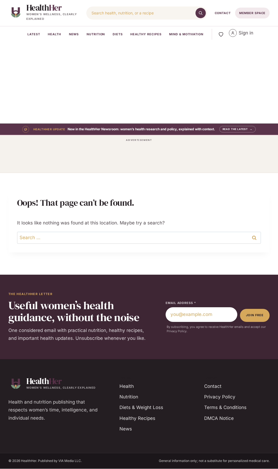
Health (54, 34)
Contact (223, 13)
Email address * (181, 303)
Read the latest (237, 129)
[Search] (200, 13)
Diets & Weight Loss (141, 407)
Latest (33, 34)
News (74, 34)
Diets (118, 34)
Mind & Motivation (186, 34)
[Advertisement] (139, 83)
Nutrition (96, 34)
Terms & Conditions (225, 407)
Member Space (252, 13)
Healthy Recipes (145, 34)
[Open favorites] (221, 34)
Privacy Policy (219, 397)
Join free (255, 315)
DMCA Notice (219, 418)
